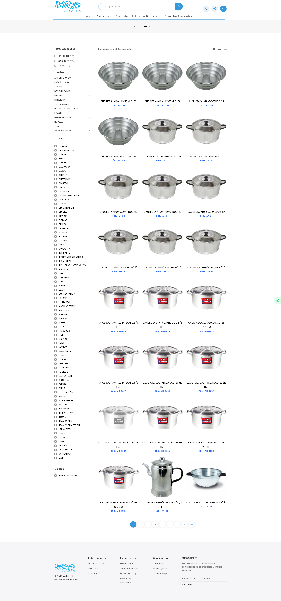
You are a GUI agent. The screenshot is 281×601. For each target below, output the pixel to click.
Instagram (161, 568)
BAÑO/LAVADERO (62, 82)
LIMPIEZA (58, 121)
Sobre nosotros (96, 563)
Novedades (66, 55)
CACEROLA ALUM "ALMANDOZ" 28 (162, 267)
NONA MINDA (65, 351)
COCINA (58, 86)
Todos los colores (68, 475)
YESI (61, 457)
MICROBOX (64, 330)
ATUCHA (63, 154)
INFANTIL (58, 113)
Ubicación (93, 568)
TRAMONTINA (65, 421)
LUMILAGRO (64, 302)
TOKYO (62, 416)
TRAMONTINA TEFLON (69, 425)
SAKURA (62, 384)
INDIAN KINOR (65, 261)
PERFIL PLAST (65, 367)
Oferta (64, 65)
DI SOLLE (63, 211)
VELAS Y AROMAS (62, 130)
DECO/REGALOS (62, 91)
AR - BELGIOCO (66, 150)
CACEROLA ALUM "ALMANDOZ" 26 (118, 267)
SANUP (62, 388)
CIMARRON (64, 183)
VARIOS (58, 126)
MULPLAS (63, 339)
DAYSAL (62, 203)
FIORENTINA (64, 228)
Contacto (122, 16)
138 (191, 524)
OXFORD (63, 359)
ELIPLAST (63, 220)
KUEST (62, 281)
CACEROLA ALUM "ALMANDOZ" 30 (206, 267)
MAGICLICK (64, 310)
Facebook (160, 563)
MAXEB (62, 322)
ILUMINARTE (64, 252)
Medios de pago (128, 573)
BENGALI (63, 162)
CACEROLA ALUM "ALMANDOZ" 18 (206, 156)
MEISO (62, 326)
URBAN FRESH (65, 429)
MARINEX (63, 314)
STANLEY (63, 404)
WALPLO (63, 445)
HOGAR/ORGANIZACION (66, 108)
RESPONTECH (65, 375)
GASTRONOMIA (61, 104)
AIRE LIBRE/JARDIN (62, 77)
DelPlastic (68, 576)
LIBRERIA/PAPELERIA (63, 117)
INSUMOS (63, 269)
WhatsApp (161, 573)
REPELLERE (63, 371)
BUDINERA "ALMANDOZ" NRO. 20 (118, 101)
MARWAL (63, 318)
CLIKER (62, 187)
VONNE (62, 441)
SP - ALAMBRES (66, 400)
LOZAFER (63, 298)
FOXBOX (63, 236)
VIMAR (62, 437)
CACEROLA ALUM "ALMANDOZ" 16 (162, 156)
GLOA (61, 244)
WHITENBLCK (65, 453)
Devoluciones (127, 563)
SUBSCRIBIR (187, 585)
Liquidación (66, 60)
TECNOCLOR (65, 408)
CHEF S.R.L (63, 175)
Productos (103, 16)
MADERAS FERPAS (67, 306)
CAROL (62, 170)
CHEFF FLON (64, 179)
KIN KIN (62, 273)
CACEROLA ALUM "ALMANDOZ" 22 (162, 212)
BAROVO (63, 158)
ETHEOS (62, 224)
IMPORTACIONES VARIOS (71, 257)
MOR (61, 334)
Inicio (89, 16)
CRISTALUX (64, 199)
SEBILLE (62, 396)
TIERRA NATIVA (66, 412)
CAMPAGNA (64, 166)
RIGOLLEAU (64, 380)
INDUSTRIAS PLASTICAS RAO (72, 265)
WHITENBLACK (65, 449)
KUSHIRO (63, 285)
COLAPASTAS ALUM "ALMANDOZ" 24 (206, 502)
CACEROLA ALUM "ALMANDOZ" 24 (206, 212)
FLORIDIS (63, 232)
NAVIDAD (63, 347)
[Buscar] (179, 6)
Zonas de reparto (129, 568)
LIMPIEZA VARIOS (67, 293)
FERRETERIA (59, 99)
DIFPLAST (63, 216)
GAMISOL (63, 240)
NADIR (62, 343)
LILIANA (62, 289)
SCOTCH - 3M (66, 392)
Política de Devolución (146, 16)
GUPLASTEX (64, 248)
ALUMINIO (63, 146)
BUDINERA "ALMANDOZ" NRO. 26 (118, 156)
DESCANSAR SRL (66, 207)
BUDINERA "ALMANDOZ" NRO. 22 (162, 101)
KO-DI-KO (64, 277)
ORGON (62, 355)
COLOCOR (64, 191)
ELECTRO (58, 95)
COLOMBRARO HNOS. (69, 195)
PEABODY (63, 363)
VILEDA (62, 433)
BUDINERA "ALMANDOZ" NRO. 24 (206, 101)
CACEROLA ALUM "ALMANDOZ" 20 (118, 212)
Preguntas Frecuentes (178, 16)
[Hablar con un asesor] (277, 300)
